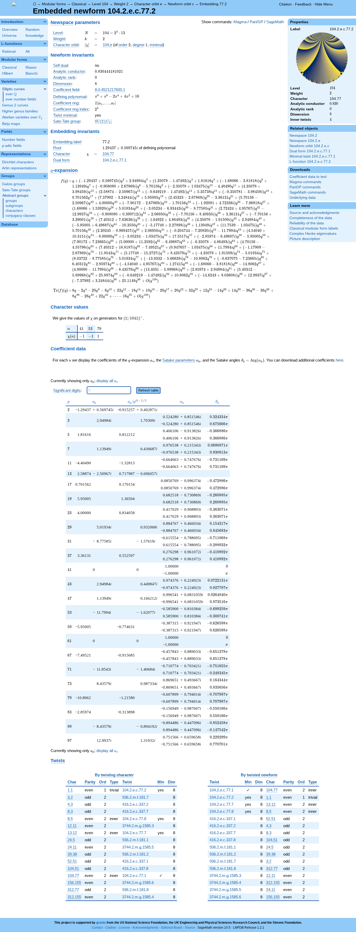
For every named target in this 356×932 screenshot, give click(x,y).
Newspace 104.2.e (305, 141)
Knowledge (35, 36)
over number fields (20, 99)
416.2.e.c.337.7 (135, 811)
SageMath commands (308, 192)
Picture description (305, 239)
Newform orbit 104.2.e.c (309, 146)
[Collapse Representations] (45, 154)
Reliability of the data (307, 223)
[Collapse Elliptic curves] (45, 89)
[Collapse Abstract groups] (45, 196)
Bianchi (32, 73)
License (124, 927)
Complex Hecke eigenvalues (313, 234)
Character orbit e (148, 4)
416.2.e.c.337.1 (135, 861)
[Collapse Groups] (45, 176)
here (339, 360)
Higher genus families (20, 111)
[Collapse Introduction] (45, 22)
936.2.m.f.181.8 (135, 889)
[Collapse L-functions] (45, 43)
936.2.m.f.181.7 (135, 797)
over (11, 94)
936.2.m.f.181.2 (135, 854)
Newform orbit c (181, 4)
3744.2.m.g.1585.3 (138, 825)
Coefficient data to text (308, 177)
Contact (97, 927)
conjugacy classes (20, 216)
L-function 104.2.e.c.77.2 (310, 162)
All (27, 51)
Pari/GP (256, 22)
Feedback (303, 4)
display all (107, 380)
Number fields (13, 140)
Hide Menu (324, 4)
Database (9, 224)
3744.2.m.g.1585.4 (138, 897)
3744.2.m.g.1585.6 (138, 882)
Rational (9, 51)
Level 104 (100, 4)
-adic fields (12, 146)
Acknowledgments (145, 927)
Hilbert (7, 73)
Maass (31, 67)
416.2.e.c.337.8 (135, 868)
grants (101, 922)
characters (14, 211)
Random (33, 30)
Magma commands (305, 182)
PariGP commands (305, 187)
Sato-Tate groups (16, 190)
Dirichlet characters (18, 162)
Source (190, 927)
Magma (240, 22)
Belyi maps (11, 124)
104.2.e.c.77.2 (134, 790)
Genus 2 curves (15, 105)
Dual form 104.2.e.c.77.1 (310, 151)
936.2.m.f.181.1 (135, 840)
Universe (9, 36)
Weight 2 (121, 4)
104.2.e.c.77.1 (114, 160)
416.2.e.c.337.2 (135, 804)
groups (11, 201)
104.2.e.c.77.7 (134, 833)
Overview (9, 30)
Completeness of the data (311, 218)
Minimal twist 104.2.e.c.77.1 (312, 156)
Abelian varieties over (22, 117)
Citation (285, 4)
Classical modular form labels (314, 228)
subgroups (14, 206)
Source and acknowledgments (314, 213)
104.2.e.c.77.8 (134, 818)
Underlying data (303, 198)
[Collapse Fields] (45, 132)
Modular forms (54, 4)
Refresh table (148, 390)
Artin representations (19, 168)
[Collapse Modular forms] (45, 59)
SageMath (275, 22)
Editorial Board (171, 927)
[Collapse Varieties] (45, 81)
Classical (79, 4)
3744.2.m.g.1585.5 (138, 847)
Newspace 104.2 (303, 135)
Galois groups (13, 184)
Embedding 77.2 (213, 4)
